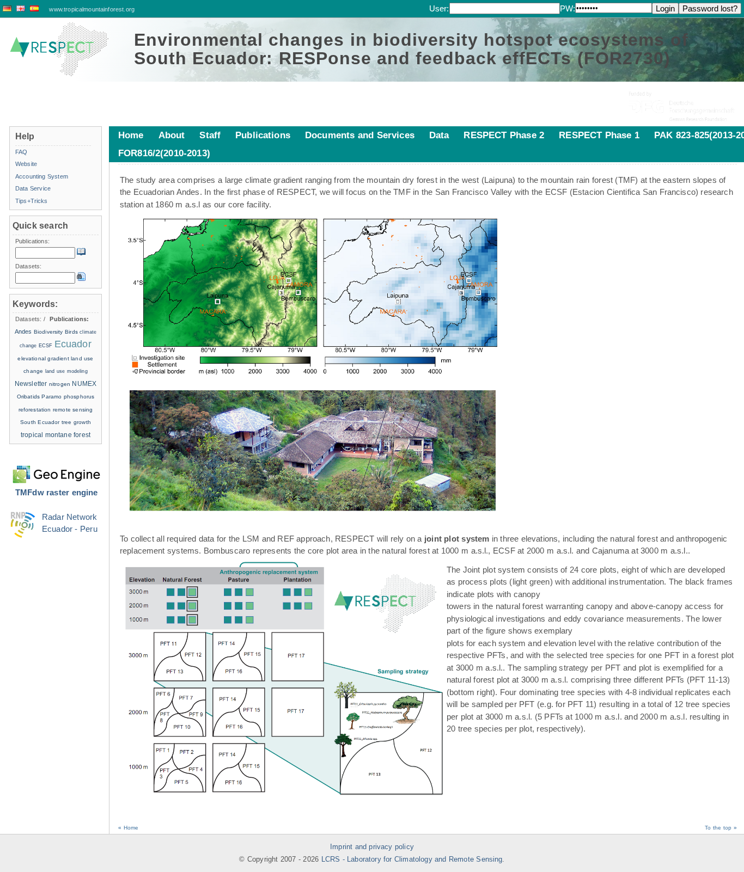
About (171, 135)
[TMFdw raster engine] (56, 467)
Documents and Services (359, 135)
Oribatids (29, 397)
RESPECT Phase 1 (599, 135)
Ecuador (73, 344)
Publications (262, 135)
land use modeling (66, 371)
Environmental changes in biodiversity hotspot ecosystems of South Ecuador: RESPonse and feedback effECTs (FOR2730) (411, 49)
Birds (71, 332)
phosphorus (79, 397)
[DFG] (682, 98)
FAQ (21, 152)
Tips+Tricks (31, 201)
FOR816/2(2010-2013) (164, 153)
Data (439, 135)
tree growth (76, 422)
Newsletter (31, 384)
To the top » (721, 828)
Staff (210, 135)
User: (439, 8)
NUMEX (84, 384)
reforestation (35, 410)
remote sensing (73, 410)
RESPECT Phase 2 (504, 135)
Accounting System (41, 176)
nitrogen (59, 384)
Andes (23, 331)
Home (131, 135)
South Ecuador (39, 422)
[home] (59, 49)
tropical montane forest (55, 435)
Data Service (33, 188)
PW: (567, 8)
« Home (128, 828)
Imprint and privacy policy (372, 847)
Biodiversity (48, 332)
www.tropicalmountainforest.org (92, 9)
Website (26, 164)
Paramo (51, 397)
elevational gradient (43, 358)
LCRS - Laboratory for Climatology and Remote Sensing (412, 859)
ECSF (46, 345)
